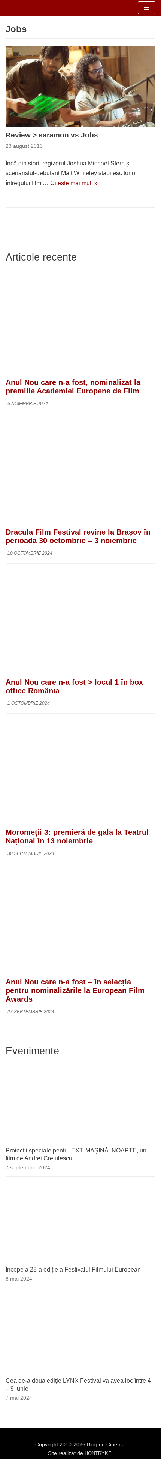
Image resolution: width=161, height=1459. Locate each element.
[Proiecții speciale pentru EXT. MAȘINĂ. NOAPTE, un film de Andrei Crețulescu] (80, 1141)
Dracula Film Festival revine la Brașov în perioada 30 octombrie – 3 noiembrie (78, 536)
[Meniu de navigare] (146, 7)
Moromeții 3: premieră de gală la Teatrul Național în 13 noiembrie (77, 836)
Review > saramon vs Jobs (52, 135)
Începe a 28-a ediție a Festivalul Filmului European (73, 1269)
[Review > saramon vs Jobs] (80, 86)
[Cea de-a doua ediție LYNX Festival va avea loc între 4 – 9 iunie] (80, 1372)
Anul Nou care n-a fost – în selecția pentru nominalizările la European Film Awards (75, 990)
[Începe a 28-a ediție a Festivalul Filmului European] (80, 1260)
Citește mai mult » (74, 183)
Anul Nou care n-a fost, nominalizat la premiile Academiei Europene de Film (73, 386)
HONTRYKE (98, 1453)
